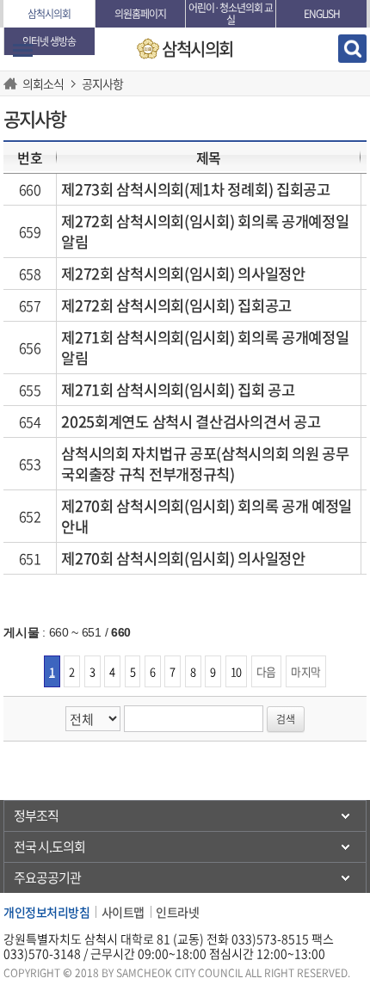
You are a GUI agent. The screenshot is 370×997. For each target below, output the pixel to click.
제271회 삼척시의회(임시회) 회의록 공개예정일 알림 (204, 347)
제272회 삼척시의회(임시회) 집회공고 (176, 305)
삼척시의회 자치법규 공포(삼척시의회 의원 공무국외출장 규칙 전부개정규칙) (205, 463)
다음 (266, 671)
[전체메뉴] (23, 50)
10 (236, 671)
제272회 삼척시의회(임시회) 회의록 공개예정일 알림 (204, 231)
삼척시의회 (49, 14)
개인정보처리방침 (46, 911)
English (322, 14)
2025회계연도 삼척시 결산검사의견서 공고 (190, 421)
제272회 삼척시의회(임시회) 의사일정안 (183, 273)
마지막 (306, 671)
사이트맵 (123, 911)
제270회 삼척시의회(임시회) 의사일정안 (183, 558)
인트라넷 (177, 911)
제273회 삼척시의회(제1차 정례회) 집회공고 (195, 189)
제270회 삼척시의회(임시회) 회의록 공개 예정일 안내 (206, 516)
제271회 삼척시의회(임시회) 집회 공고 (177, 389)
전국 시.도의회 (49, 846)
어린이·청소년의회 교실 (230, 14)
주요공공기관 (47, 877)
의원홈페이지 (140, 14)
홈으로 (12, 83)
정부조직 (36, 815)
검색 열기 (352, 48)
